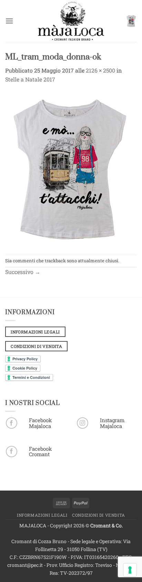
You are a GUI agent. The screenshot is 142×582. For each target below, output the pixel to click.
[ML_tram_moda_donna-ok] (71, 168)
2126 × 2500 (100, 70)
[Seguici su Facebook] (11, 423)
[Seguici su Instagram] (82, 423)
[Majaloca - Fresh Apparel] (71, 21)
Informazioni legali (42, 515)
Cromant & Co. (106, 525)
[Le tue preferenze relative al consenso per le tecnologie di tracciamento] (129, 569)
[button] (9, 20)
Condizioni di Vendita (98, 515)
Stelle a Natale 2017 (30, 79)
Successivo (22, 271)
